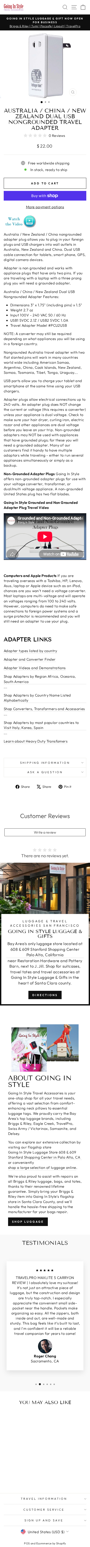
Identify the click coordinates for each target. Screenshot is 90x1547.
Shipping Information (45, 762)
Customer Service (43, 1509)
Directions (45, 995)
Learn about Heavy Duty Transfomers (36, 741)
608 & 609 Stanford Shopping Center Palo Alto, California (45, 952)
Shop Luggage (28, 1221)
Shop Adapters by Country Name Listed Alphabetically (37, 697)
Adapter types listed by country (30, 650)
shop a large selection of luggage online (42, 1167)
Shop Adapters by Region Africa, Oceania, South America (40, 679)
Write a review (45, 832)
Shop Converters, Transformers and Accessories (44, 708)
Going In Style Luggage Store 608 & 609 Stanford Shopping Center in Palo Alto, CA (44, 1154)
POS (27, 1543)
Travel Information (44, 1498)
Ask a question (45, 772)
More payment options (45, 207)
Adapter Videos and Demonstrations (35, 667)
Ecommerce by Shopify (51, 1543)
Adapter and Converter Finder (30, 659)
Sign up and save (44, 1520)
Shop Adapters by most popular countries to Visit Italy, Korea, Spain (41, 725)
